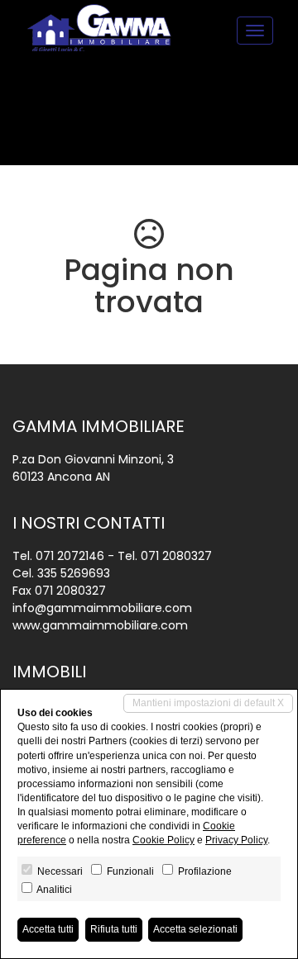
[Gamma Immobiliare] (99, 28)
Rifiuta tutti (113, 929)
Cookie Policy (163, 840)
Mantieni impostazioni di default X (208, 703)
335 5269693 (73, 573)
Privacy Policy (236, 840)
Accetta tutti (48, 929)
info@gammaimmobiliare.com (102, 608)
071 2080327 (176, 556)
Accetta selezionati (195, 929)
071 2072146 (70, 556)
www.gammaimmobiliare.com (100, 625)
